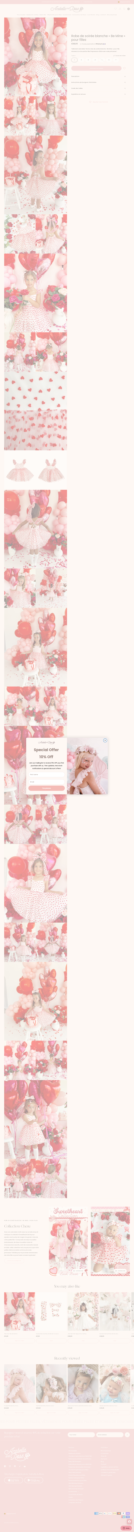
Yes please (46, 788)
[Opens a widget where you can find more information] (126, 1528)
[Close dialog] (105, 740)
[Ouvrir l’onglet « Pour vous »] (129, 1521)
